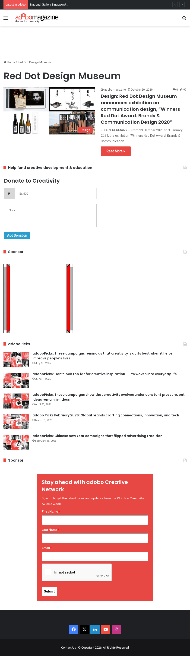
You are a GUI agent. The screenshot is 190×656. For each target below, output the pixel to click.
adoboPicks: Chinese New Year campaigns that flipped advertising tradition (97, 436)
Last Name (50, 530)
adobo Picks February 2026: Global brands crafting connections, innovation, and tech (105, 415)
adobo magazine (115, 89)
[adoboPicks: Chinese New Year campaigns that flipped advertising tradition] (16, 442)
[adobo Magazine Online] (37, 18)
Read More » (116, 151)
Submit (49, 591)
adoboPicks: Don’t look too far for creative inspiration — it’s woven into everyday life (104, 374)
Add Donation (17, 235)
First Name (51, 511)
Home (10, 62)
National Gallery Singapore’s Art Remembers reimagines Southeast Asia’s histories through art (92, 4)
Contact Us (68, 647)
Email (47, 548)
